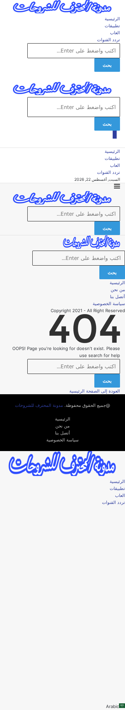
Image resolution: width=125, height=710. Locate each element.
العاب (115, 32)
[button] (62, 706)
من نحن (118, 289)
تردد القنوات (108, 39)
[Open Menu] (115, 134)
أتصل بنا (117, 296)
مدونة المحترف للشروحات (39, 405)
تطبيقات (112, 25)
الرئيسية (112, 18)
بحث (107, 65)
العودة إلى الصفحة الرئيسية (94, 391)
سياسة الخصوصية (109, 303)
